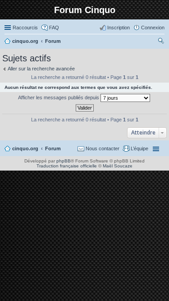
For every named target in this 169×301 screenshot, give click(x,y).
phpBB (63, 160)
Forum (53, 148)
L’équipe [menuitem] (139, 148)
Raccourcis (25, 27)
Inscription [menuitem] (118, 27)
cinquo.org (25, 148)
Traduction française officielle (67, 165)
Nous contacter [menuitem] (102, 148)
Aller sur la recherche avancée (41, 68)
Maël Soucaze (117, 165)
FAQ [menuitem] (54, 27)
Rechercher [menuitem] (160, 42)
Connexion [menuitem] (152, 27)
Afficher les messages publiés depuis (59, 97)
